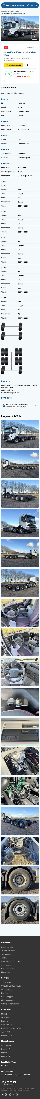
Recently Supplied (8, 1049)
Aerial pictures (7, 1045)
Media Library (7, 1040)
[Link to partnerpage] (8, 1083)
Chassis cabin (7, 947)
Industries (6, 1009)
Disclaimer (13, 1091)
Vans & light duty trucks (10, 961)
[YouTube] (13, 1094)
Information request (13, 65)
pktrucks (15, 5)
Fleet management (9, 1000)
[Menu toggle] (4, 5)
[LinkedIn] (6, 1094)
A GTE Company (17, 1089)
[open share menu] (27, 65)
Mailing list (5, 1056)
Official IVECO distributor (11, 986)
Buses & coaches (8, 968)
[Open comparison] (32, 5)
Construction (6, 1024)
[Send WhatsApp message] (8, 74)
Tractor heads (6, 954)
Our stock (4, 12)
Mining (4, 1014)
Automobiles (6, 965)
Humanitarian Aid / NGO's (11, 1028)
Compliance (4, 1091)
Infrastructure (6, 1035)
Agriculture (5, 1031)
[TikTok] (17, 1094)
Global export (6, 989)
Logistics (4, 1021)
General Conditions (29, 1089)
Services (5, 977)
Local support (6, 993)
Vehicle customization (10, 1004)
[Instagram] (10, 1094)
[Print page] (33, 65)
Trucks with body (8, 950)
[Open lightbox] (20, 434)
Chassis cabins (14, 12)
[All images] (35, 38)
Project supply (7, 996)
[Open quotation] (36, 6)
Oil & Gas (5, 1017)
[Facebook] (2, 1094)
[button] (28, 5)
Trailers (4, 958)
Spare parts (6, 982)
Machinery (5, 972)
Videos (4, 1052)
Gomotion (27, 1091)
